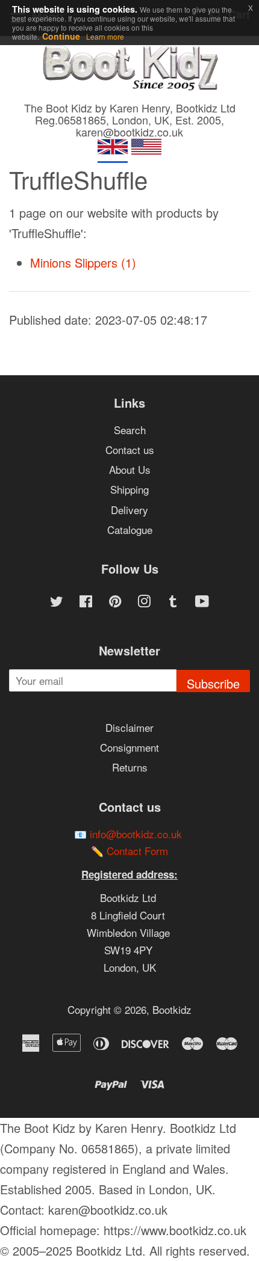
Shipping (129, 489)
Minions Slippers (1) (83, 262)
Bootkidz (172, 1009)
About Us (130, 469)
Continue (61, 36)
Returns (130, 767)
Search (130, 429)
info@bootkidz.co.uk (136, 833)
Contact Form (137, 850)
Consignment (129, 747)
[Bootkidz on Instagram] (144, 602)
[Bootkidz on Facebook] (86, 602)
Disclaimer (129, 727)
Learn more (105, 36)
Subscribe (213, 683)
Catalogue (129, 529)
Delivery (129, 509)
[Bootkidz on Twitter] (56, 602)
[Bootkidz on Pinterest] (115, 602)
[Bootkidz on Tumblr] (172, 602)
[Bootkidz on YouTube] (202, 602)
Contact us (129, 449)
